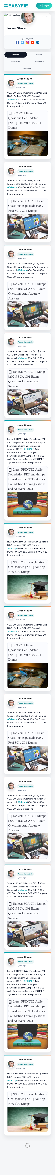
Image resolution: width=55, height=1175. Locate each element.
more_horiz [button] (46, 79)
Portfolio (27, 68)
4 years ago (21, 87)
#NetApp (12, 548)
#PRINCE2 (29, 449)
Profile (39, 54)
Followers (39, 61)
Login (44, 6)
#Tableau (12, 99)
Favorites (15, 61)
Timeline (15, 54)
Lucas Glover (24, 78)
